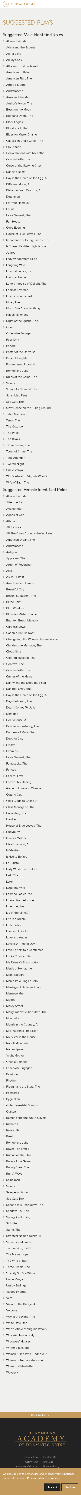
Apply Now (31, 1462)
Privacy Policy (51, 1466)
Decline (70, 1487)
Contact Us (49, 1457)
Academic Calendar (26, 1466)
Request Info (30, 1457)
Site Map (48, 1462)
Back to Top (38, 1415)
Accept (52, 1487)
